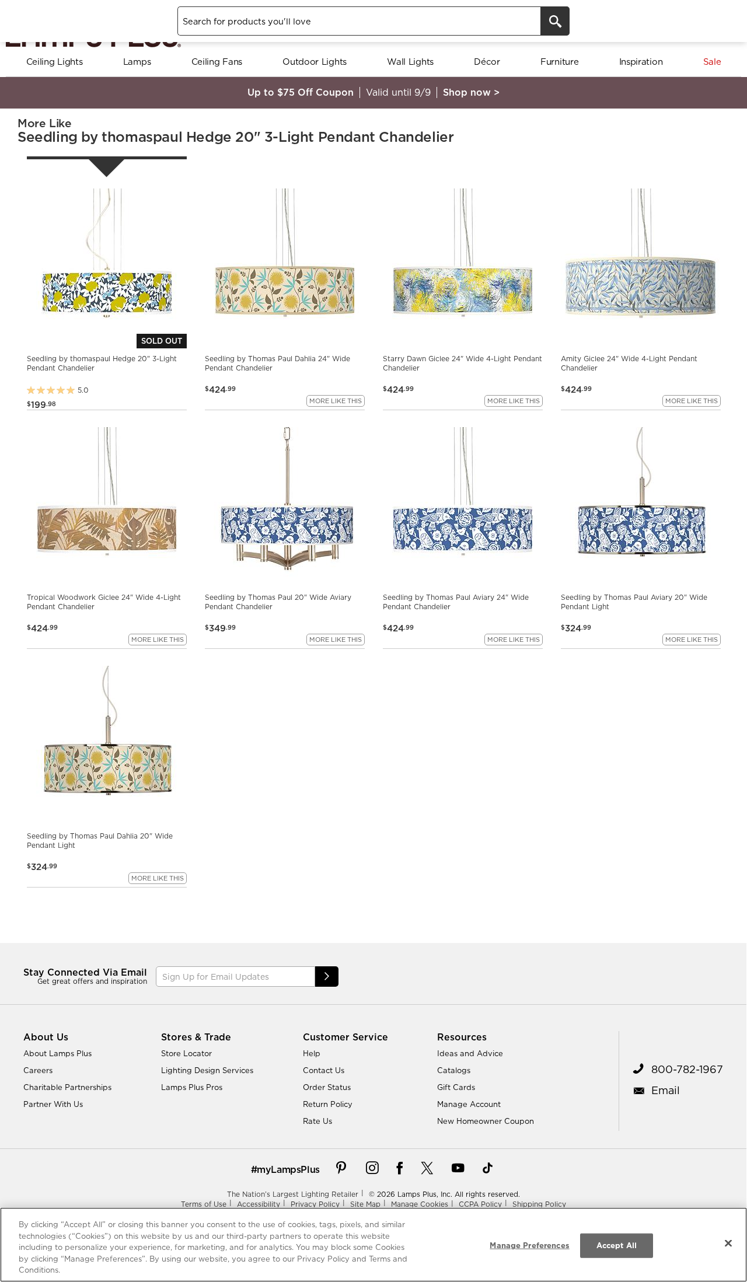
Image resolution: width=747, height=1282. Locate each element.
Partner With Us (53, 1104)
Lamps (137, 61)
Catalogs (453, 1070)
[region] (373, 1244)
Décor (487, 61)
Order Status (327, 1087)
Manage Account (469, 1104)
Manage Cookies (419, 1204)
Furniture (559, 61)
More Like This (335, 401)
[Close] (728, 1243)
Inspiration (641, 61)
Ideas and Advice (470, 1053)
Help (311, 1053)
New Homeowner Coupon (485, 1121)
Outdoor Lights (314, 61)
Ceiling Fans (216, 61)
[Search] (555, 21)
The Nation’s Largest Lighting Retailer (292, 1194)
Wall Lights (410, 61)
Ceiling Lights (54, 61)
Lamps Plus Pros (191, 1087)
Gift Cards (456, 1087)
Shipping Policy (539, 1204)
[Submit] (326, 976)
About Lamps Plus (57, 1053)
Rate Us (317, 1121)
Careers (38, 1070)
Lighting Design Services (207, 1070)
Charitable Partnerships (67, 1087)
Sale (712, 61)
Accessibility (258, 1204)
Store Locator (186, 1053)
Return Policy (327, 1104)
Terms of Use (203, 1204)
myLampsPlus (288, 1169)
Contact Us (323, 1070)
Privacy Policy (315, 1204)
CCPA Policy (480, 1204)
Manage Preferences (529, 1245)
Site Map (365, 1204)
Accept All (616, 1245)
